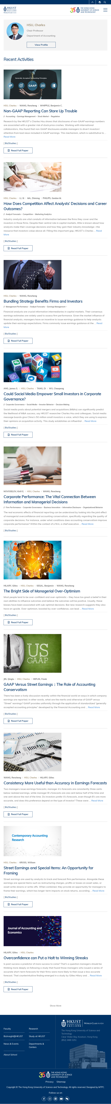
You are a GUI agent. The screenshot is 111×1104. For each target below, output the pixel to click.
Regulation (55, 116)
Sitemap (61, 1081)
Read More (9, 136)
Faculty (7, 1028)
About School (10, 1054)
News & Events (11, 1043)
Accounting (10, 116)
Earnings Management (26, 116)
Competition (28, 214)
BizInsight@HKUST (13, 1036)
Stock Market (43, 116)
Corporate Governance (15, 404)
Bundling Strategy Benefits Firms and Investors (43, 301)
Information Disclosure (71, 507)
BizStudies (10, 143)
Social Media (32, 404)
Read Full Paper (19, 150)
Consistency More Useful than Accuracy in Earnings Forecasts (55, 783)
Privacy (50, 1081)
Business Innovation (52, 507)
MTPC (101, 1087)
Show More (55, 1005)
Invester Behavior (46, 404)
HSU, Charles (10, 105)
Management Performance (17, 307)
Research (33, 1028)
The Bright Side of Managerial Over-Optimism (42, 591)
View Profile (41, 44)
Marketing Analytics (43, 214)
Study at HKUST (37, 1036)
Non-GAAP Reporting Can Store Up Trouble (40, 111)
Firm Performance (13, 507)
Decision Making (62, 404)
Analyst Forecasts (13, 214)
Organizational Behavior (93, 507)
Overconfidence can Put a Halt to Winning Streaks (46, 957)
